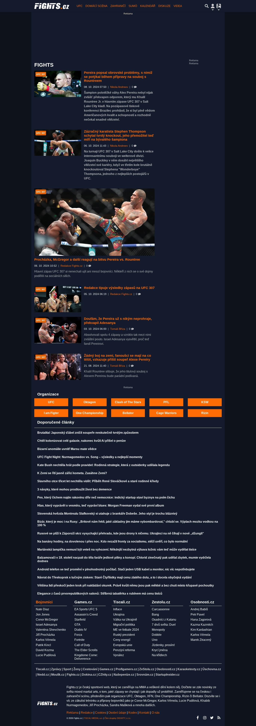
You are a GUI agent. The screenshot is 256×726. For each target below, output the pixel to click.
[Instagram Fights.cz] (204, 718)
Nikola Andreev (119, 87)
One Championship (89, 413)
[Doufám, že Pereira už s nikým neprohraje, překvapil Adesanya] (57, 330)
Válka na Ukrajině (125, 619)
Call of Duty (82, 645)
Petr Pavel (197, 614)
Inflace (117, 609)
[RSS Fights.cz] (219, 718)
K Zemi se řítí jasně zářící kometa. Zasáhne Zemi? (72, 473)
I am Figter (51, 413)
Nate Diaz (42, 609)
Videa (178, 5)
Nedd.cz (43, 674)
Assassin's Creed (86, 614)
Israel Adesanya (46, 624)
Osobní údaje (117, 712)
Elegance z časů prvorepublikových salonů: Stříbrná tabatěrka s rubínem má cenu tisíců (99, 593)
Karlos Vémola (45, 639)
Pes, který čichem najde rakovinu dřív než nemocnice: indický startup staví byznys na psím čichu (106, 497)
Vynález (118, 655)
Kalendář (147, 5)
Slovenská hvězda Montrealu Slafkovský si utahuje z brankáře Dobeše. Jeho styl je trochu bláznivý (107, 513)
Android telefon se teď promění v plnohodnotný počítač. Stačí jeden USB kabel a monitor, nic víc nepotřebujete (116, 569)
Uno (154, 639)
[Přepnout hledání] (207, 5)
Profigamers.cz (126, 669)
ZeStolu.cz (146, 669)
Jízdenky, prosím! (163, 645)
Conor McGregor (47, 619)
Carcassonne (161, 609)
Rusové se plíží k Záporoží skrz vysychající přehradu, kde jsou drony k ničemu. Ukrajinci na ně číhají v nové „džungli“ (120, 533)
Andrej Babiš (199, 609)
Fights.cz (73, 674)
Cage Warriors (166, 413)
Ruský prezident (124, 634)
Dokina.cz (89, 674)
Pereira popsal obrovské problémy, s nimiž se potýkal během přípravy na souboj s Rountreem (118, 77)
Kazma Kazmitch (202, 624)
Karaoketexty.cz (188, 669)
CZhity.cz (104, 674)
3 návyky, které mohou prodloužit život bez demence (74, 489)
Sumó (133, 5)
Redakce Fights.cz (71, 265)
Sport (67, 669)
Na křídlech (159, 655)
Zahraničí (118, 5)
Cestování (90, 669)
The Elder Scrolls (85, 650)
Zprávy (56, 669)
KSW (204, 402)
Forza (78, 634)
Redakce (87, 712)
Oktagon (90, 402)
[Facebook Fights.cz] (197, 718)
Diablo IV (80, 629)
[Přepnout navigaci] (213, 5)
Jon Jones (42, 614)
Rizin (204, 413)
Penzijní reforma (124, 650)
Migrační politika (124, 624)
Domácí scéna (96, 5)
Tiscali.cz (42, 669)
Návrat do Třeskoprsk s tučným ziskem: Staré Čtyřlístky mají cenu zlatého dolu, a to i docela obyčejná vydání (114, 577)
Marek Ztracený (201, 639)
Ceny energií (121, 639)
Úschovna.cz (211, 669)
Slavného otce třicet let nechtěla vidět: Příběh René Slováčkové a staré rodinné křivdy (98, 481)
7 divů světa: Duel (164, 624)
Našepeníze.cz (124, 674)
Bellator (128, 413)
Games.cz (106, 669)
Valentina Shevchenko (51, 629)
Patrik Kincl (43, 645)
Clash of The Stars (128, 402)
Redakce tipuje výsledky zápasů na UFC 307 (119, 288)
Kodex (133, 712)
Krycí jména (160, 650)
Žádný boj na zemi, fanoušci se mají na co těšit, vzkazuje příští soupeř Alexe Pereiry (117, 358)
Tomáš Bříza (117, 329)
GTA (77, 624)
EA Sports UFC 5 (85, 609)
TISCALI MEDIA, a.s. (93, 718)
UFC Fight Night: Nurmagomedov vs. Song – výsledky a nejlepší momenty (89, 457)
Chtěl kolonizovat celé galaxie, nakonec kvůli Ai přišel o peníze (81, 440)
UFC (79, 5)
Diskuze (164, 5)
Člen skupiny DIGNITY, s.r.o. (118, 718)
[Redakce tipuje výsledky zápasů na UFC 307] (57, 299)
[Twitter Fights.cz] (212, 718)
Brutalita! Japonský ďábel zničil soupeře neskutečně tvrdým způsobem (87, 432)
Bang (155, 614)
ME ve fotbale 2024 (126, 629)
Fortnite (79, 639)
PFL (166, 402)
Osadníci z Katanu (164, 619)
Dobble (157, 634)
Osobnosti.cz (165, 669)
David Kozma (45, 650)
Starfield (79, 619)
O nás (155, 712)
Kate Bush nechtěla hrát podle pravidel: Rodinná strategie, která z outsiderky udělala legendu (103, 465)
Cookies (100, 712)
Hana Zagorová (201, 619)
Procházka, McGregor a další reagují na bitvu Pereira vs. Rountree (87, 259)
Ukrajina (118, 614)
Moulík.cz (57, 674)
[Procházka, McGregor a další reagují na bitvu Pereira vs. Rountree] (94, 222)
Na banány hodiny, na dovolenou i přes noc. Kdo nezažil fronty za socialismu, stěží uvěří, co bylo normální (112, 541)
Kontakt (144, 712)
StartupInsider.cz (168, 674)
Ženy (77, 669)
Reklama (73, 712)
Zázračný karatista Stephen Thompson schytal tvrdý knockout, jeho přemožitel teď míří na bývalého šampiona (119, 135)
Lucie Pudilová (46, 655)
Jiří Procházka (45, 634)
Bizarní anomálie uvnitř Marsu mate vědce (67, 449)
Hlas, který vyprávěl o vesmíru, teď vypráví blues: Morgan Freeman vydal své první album (100, 505)
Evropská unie (122, 645)
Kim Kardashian (201, 629)
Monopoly (158, 629)
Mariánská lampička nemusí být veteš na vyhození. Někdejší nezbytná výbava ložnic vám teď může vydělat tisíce (116, 549)
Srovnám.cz (144, 674)
